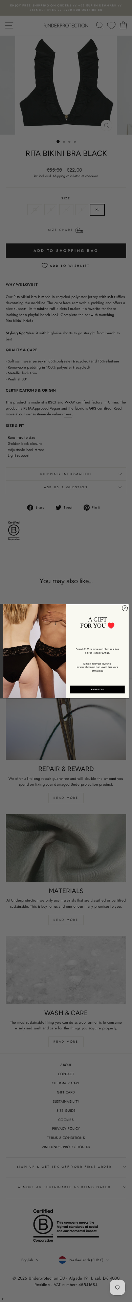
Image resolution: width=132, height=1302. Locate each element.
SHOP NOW (97, 689)
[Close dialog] (125, 608)
